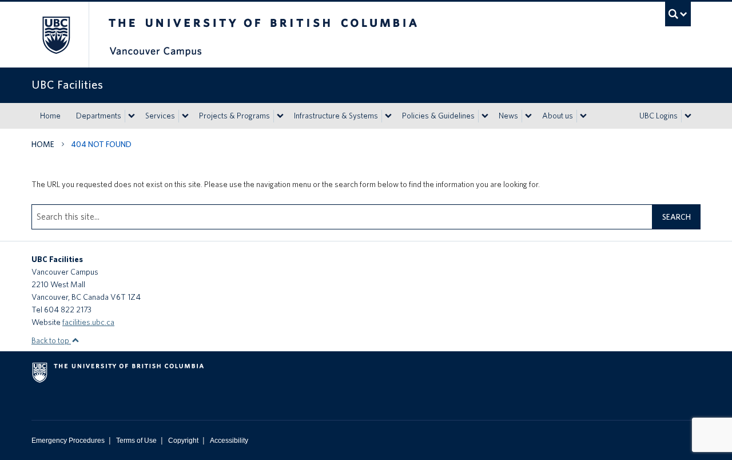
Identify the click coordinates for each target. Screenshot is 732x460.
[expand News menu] (528, 116)
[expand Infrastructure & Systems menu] (388, 116)
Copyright (183, 441)
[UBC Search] (678, 14)
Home (50, 115)
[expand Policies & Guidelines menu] (485, 116)
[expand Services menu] (185, 116)
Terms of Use (136, 441)
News (508, 115)
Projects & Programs (234, 115)
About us (557, 115)
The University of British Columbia (56, 35)
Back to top (51, 340)
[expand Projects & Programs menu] (280, 116)
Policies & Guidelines (438, 115)
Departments (98, 115)
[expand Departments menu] (131, 116)
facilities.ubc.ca (88, 322)
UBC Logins (658, 115)
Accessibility (229, 441)
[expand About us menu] (583, 116)
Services (160, 115)
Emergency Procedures (68, 441)
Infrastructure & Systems (336, 115)
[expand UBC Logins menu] (688, 116)
